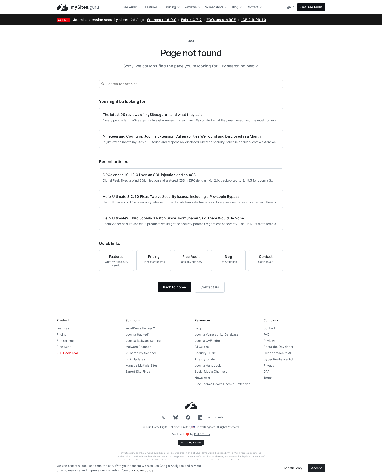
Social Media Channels (211, 371)
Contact (252, 7)
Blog (235, 7)
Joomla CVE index (208, 340)
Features (151, 7)
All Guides (202, 347)
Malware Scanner (138, 347)
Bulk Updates (135, 359)
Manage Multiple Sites (141, 365)
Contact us (209, 287)
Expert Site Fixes (138, 371)
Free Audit (129, 7)
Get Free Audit (311, 7)
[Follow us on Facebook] (187, 417)
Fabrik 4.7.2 (191, 19)
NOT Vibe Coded (191, 442)
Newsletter (202, 378)
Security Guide (205, 353)
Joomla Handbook (208, 365)
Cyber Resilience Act (278, 359)
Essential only (292, 468)
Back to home (174, 287)
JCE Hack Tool (67, 353)
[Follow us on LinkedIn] (200, 417)
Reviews (190, 7)
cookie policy (143, 470)
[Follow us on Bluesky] (175, 417)
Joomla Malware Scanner (144, 340)
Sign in (289, 7)
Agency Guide (205, 359)
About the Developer (278, 347)
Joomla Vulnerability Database (216, 334)
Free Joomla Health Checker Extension (222, 384)
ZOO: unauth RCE (221, 19)
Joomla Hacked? (138, 334)
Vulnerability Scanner (141, 353)
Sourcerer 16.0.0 (161, 19)
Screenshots (214, 7)
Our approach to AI (277, 353)
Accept (316, 468)
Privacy (269, 365)
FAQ (266, 334)
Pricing (171, 7)
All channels (215, 417)
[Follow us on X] (163, 417)
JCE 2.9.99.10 (253, 19)
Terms (268, 378)
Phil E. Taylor (202, 434)
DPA (266, 371)
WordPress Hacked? (140, 328)
